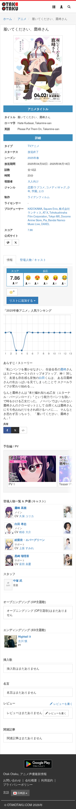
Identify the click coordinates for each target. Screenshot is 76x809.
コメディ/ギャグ (56, 187)
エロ (41, 191)
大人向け (33, 181)
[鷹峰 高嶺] (9, 512)
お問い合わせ (12, 780)
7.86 (30, 230)
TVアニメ (33, 146)
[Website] (8, 242)
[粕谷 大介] (68, 527)
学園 (34, 191)
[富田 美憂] (68, 559)
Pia (45, 220)
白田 (42, 377)
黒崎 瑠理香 (22, 556)
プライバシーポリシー (18, 784)
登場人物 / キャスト (33, 260)
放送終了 (33, 152)
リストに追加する (21, 300)
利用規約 (47, 780)
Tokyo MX (54, 216)
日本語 (21, 793)
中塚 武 (17, 580)
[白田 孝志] (9, 528)
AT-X (45, 212)
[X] (15, 242)
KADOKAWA (35, 209)
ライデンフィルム (39, 197)
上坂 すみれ (26, 548)
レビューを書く (57, 713)
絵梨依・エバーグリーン (30, 540)
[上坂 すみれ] (68, 543)
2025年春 (33, 158)
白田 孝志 (20, 524)
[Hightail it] (10, 641)
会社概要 (31, 780)
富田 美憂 (25, 564)
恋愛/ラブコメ (36, 187)
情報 (10, 260)
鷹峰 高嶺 (20, 508)
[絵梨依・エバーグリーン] (9, 544)
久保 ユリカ (26, 516)
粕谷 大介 (25, 532)
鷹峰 (63, 369)
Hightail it (24, 636)
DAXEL (45, 224)
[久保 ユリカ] (68, 511)
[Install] (38, 764)
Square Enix (50, 209)
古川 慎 (22, 641)
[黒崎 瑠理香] (9, 560)
